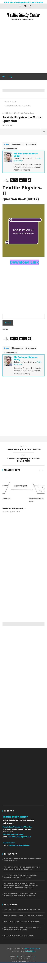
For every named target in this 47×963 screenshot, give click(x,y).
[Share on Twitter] (16, 180)
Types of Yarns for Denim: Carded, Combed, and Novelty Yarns (20, 876)
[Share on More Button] (29, 180)
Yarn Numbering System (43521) (19, 936)
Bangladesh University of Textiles (17, 827)
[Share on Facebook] (12, 180)
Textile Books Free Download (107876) (22, 909)
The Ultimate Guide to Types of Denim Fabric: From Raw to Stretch (22, 868)
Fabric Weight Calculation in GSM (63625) (23, 915)
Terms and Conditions (21, 959)
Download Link (24, 262)
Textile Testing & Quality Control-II (24, 448)
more (44, 132)
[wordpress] (25, 6)
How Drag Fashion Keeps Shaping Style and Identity (22, 860)
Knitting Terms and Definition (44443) (22, 921)
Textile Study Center (32, 948)
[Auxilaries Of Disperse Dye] (23, 490)
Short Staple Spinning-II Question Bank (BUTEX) (23, 458)
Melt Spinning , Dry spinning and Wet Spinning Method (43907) (22, 929)
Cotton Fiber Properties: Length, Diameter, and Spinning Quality (20, 895)
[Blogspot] (30, 6)
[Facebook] (19, 6)
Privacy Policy (26, 956)
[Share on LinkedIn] (21, 180)
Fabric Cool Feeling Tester (23, 961)
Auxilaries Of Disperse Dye (14, 508)
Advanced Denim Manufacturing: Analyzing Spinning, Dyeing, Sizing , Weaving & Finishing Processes (21, 885)
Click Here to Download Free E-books (23, 2)
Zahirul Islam (30, 951)
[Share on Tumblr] (25, 180)
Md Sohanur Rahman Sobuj (24, 113)
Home (12, 956)
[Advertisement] (23, 47)
